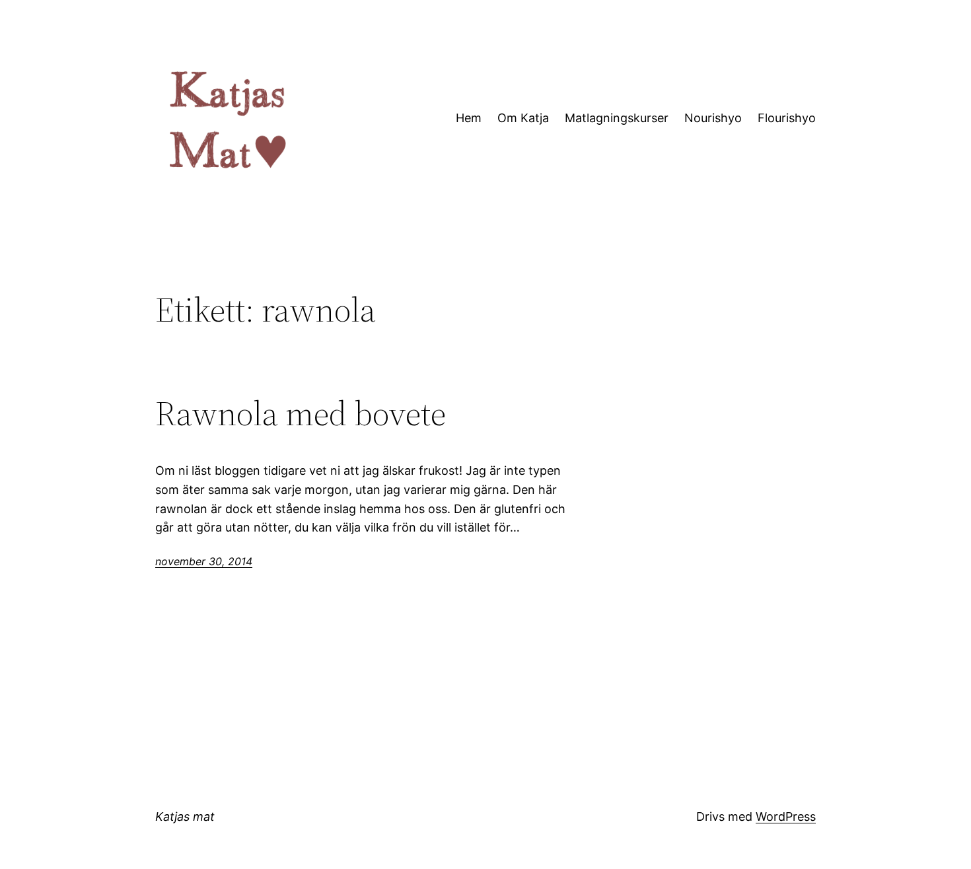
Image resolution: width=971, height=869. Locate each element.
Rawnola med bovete (300, 413)
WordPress (786, 816)
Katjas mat (185, 816)
